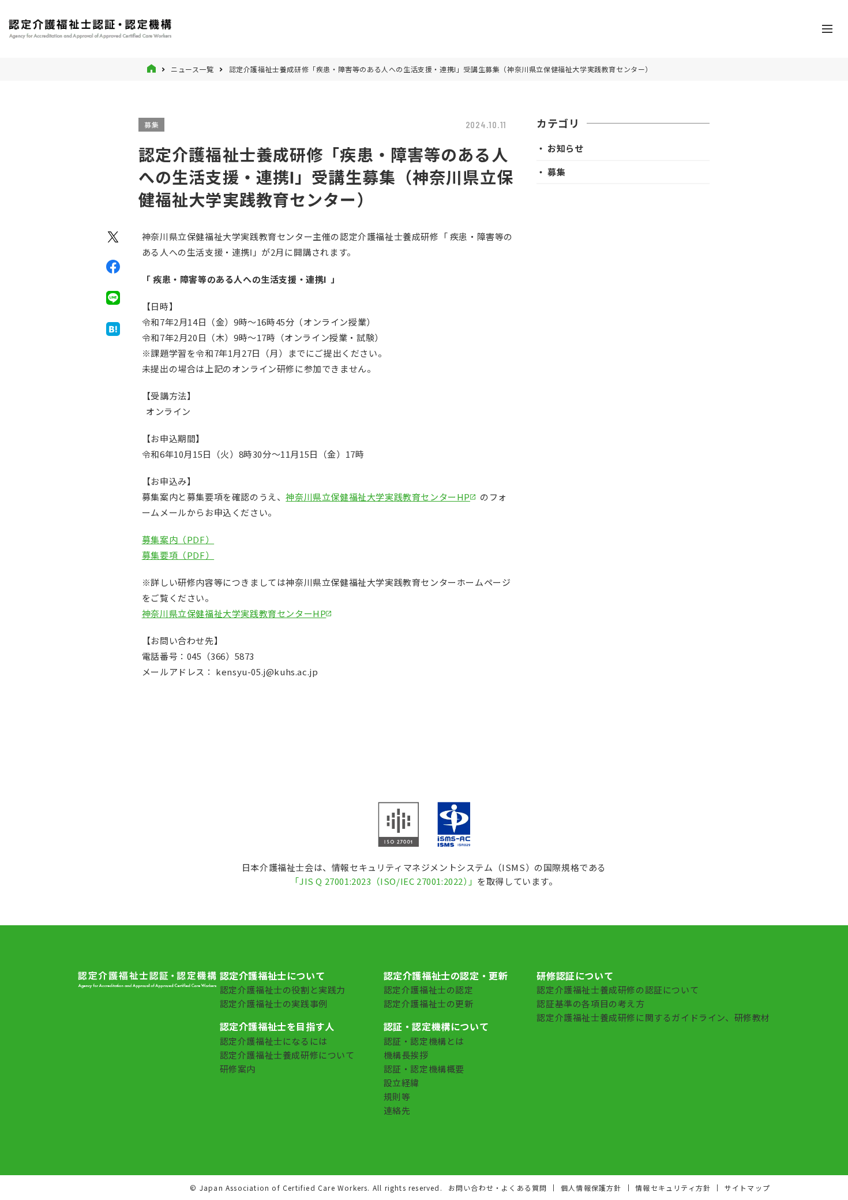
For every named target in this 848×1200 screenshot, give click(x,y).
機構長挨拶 (406, 1055)
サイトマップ (747, 1187)
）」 (470, 881)
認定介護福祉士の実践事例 (274, 1003)
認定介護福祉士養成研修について (287, 1055)
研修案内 (238, 1069)
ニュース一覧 (192, 69)
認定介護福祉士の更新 (429, 1003)
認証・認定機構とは (424, 1041)
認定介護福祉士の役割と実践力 (283, 990)
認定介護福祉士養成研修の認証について (617, 990)
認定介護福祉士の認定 (429, 990)
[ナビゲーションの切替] (827, 29)
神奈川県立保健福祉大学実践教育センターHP (378, 497)
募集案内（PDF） (178, 539)
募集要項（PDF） (178, 555)
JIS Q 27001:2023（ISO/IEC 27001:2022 (381, 881)
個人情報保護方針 (591, 1187)
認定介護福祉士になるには (274, 1041)
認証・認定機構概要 (424, 1069)
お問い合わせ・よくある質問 (497, 1187)
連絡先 (397, 1110)
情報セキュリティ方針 (673, 1187)
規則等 (397, 1096)
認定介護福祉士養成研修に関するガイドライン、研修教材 (653, 1017)
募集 (151, 124)
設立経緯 (401, 1082)
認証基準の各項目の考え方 (590, 1003)
